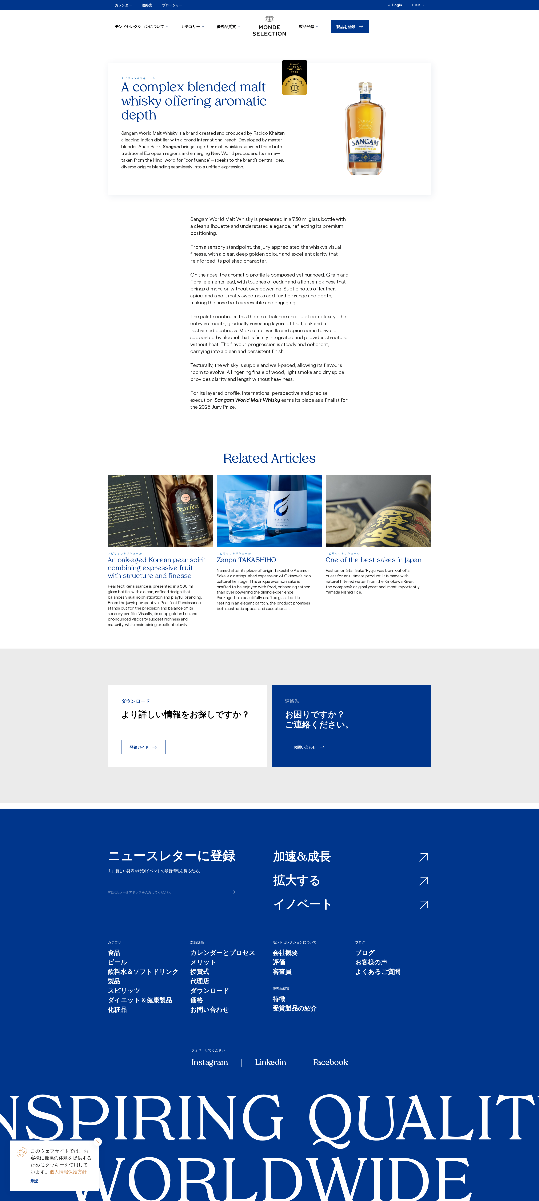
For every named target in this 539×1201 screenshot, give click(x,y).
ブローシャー (172, 5)
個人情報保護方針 (68, 1171)
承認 (34, 1181)
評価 (279, 962)
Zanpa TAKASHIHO (246, 560)
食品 (114, 953)
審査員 (282, 972)
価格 (196, 1000)
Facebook (330, 1063)
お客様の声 (371, 962)
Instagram (209, 1063)
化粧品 (117, 1010)
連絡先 (147, 5)
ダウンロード (209, 991)
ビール (117, 962)
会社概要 (285, 953)
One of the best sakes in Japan (374, 560)
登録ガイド (139, 747)
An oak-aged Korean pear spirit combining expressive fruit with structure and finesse (157, 568)
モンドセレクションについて (139, 26)
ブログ (360, 942)
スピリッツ (124, 991)
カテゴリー (190, 26)
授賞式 (199, 972)
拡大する (297, 881)
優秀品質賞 (226, 26)
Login (397, 5)
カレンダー (123, 5)
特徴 (279, 999)
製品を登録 (345, 26)
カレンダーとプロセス (222, 953)
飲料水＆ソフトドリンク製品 (143, 976)
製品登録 (306, 26)
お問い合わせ (305, 747)
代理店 (199, 981)
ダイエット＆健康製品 (140, 1000)
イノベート (303, 905)
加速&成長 (302, 857)
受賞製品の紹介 (295, 1009)
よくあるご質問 (377, 972)
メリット (203, 962)
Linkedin (270, 1063)
